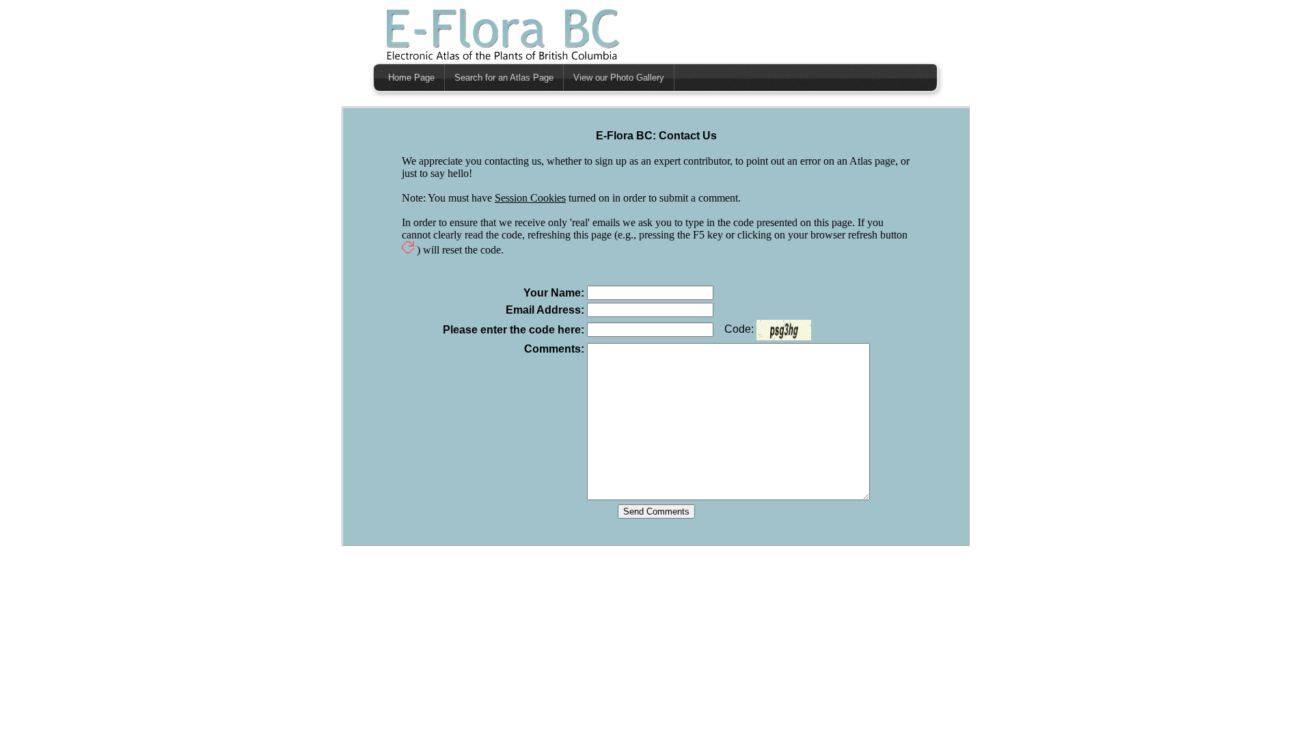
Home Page (411, 77)
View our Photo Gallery (618, 77)
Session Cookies (530, 198)
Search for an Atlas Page (504, 77)
